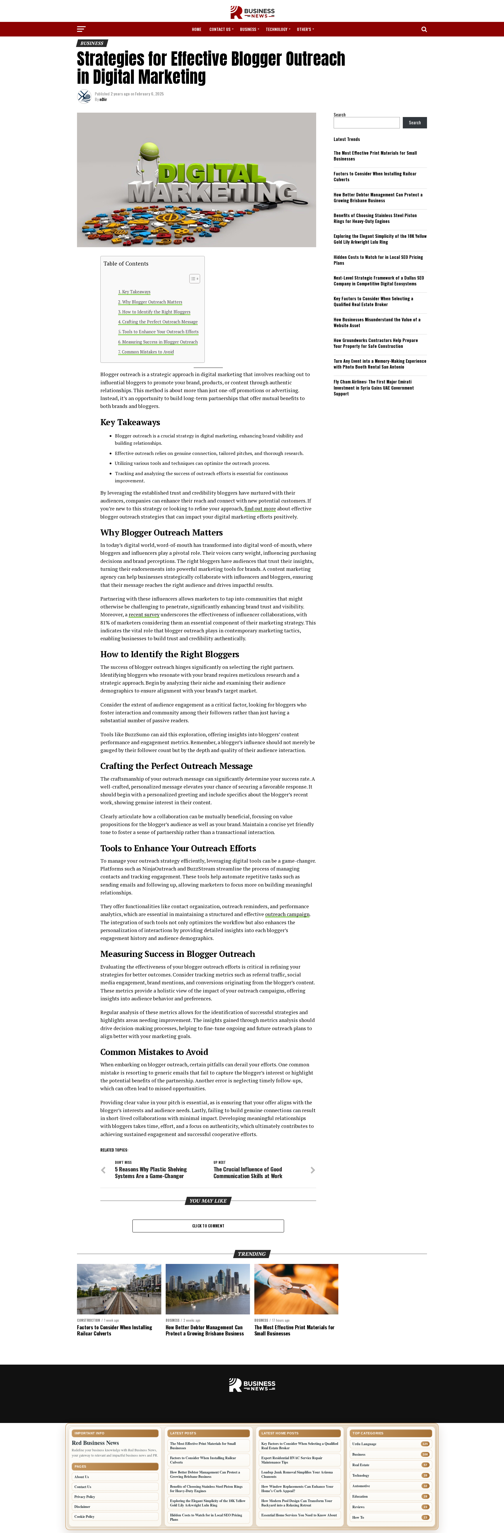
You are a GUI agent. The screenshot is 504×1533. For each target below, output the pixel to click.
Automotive (361, 1486)
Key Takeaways (136, 291)
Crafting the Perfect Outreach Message (160, 322)
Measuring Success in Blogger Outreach (160, 342)
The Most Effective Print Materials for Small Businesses (375, 156)
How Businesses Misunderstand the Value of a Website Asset (377, 322)
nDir (103, 99)
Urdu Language (364, 1444)
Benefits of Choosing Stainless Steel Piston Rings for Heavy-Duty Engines (375, 218)
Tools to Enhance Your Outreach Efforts (160, 331)
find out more (260, 508)
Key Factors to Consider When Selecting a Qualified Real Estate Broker (373, 301)
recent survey (144, 614)
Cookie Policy (84, 1516)
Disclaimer (82, 1506)
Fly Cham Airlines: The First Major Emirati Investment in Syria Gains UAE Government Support (374, 387)
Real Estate (360, 1465)
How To (358, 1517)
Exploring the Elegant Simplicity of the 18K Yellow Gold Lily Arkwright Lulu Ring (380, 239)
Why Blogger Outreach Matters (152, 302)
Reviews (358, 1507)
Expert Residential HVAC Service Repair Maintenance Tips (291, 1460)
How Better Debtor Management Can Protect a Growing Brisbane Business (378, 197)
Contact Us (219, 29)
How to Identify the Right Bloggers (156, 312)
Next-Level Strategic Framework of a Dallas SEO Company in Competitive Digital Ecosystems (379, 281)
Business (248, 29)
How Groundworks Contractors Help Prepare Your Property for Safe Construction (376, 343)
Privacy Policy (84, 1496)
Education (360, 1496)
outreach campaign (287, 914)
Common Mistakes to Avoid (148, 352)
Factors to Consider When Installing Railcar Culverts (375, 176)
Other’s (304, 29)
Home (196, 29)
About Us (81, 1476)
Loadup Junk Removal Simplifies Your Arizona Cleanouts (297, 1474)
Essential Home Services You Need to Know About (299, 1515)
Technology (276, 29)
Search (340, 114)
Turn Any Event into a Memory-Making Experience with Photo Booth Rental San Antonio (380, 364)
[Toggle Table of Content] (192, 279)
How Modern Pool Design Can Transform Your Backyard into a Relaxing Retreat (296, 1503)
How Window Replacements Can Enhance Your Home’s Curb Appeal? (297, 1488)
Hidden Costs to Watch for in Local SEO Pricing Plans (378, 260)
